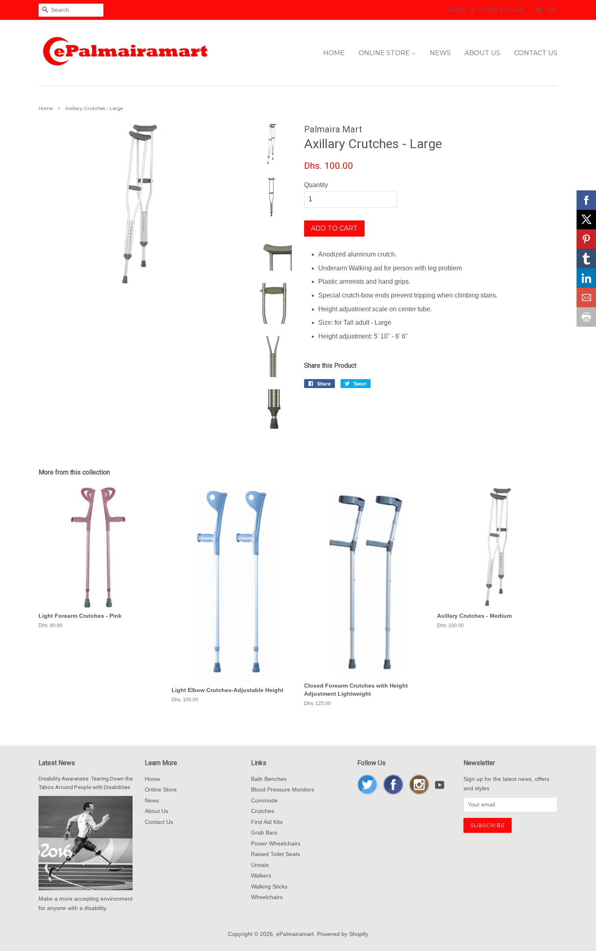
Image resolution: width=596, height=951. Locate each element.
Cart (551, 9)
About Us (482, 53)
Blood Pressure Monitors (282, 790)
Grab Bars (264, 833)
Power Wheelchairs (275, 844)
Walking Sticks (269, 887)
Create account (501, 9)
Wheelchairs (267, 897)
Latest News (57, 763)
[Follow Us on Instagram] (419, 793)
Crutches (262, 811)
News (440, 53)
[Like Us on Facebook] (393, 793)
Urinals (260, 865)
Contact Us (535, 53)
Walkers (261, 876)
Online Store (385, 53)
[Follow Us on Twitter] (367, 793)
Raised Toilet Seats (275, 854)
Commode (264, 801)
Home (334, 53)
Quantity (316, 184)
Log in (456, 9)
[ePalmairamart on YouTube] (439, 787)
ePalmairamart (295, 934)
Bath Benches (269, 779)
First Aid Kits (267, 822)
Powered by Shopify (342, 934)
